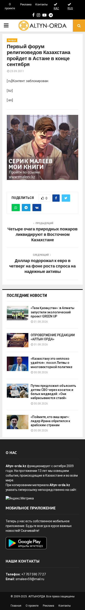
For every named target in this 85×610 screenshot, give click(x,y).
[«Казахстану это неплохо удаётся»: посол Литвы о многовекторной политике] (17, 364)
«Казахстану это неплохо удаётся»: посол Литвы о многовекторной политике (51, 363)
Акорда (12, 40)
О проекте (10, 6)
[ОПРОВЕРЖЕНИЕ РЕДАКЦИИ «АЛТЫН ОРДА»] (17, 340)
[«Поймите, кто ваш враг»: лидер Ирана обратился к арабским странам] (17, 422)
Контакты (41, 4)
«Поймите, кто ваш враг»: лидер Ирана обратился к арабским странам (50, 421)
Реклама (26, 4)
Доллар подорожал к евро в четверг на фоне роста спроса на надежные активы (42, 266)
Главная (16, 605)
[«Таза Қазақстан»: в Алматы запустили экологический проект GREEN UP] (17, 313)
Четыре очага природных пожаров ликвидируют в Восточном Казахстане (42, 235)
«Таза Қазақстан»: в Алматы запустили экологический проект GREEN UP (52, 312)
